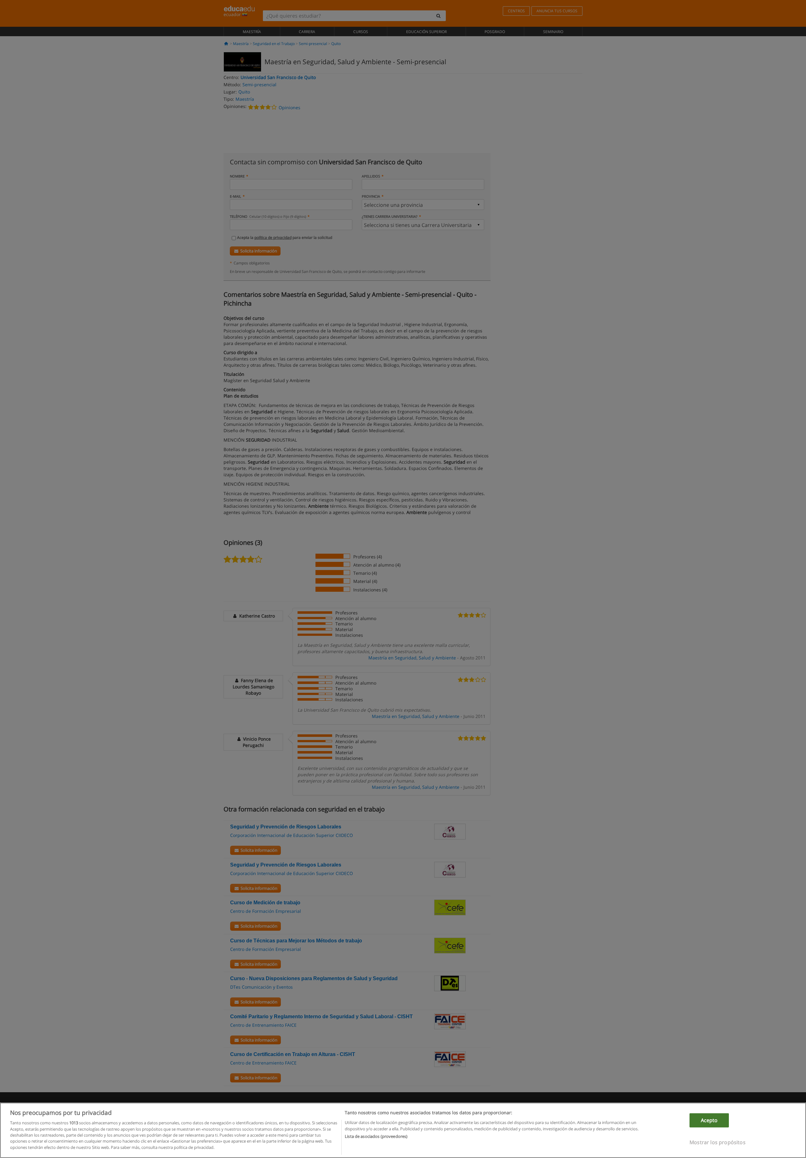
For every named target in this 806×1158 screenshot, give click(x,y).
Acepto (709, 1120)
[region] (403, 1130)
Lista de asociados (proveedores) (376, 1136)
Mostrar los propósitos (718, 1142)
